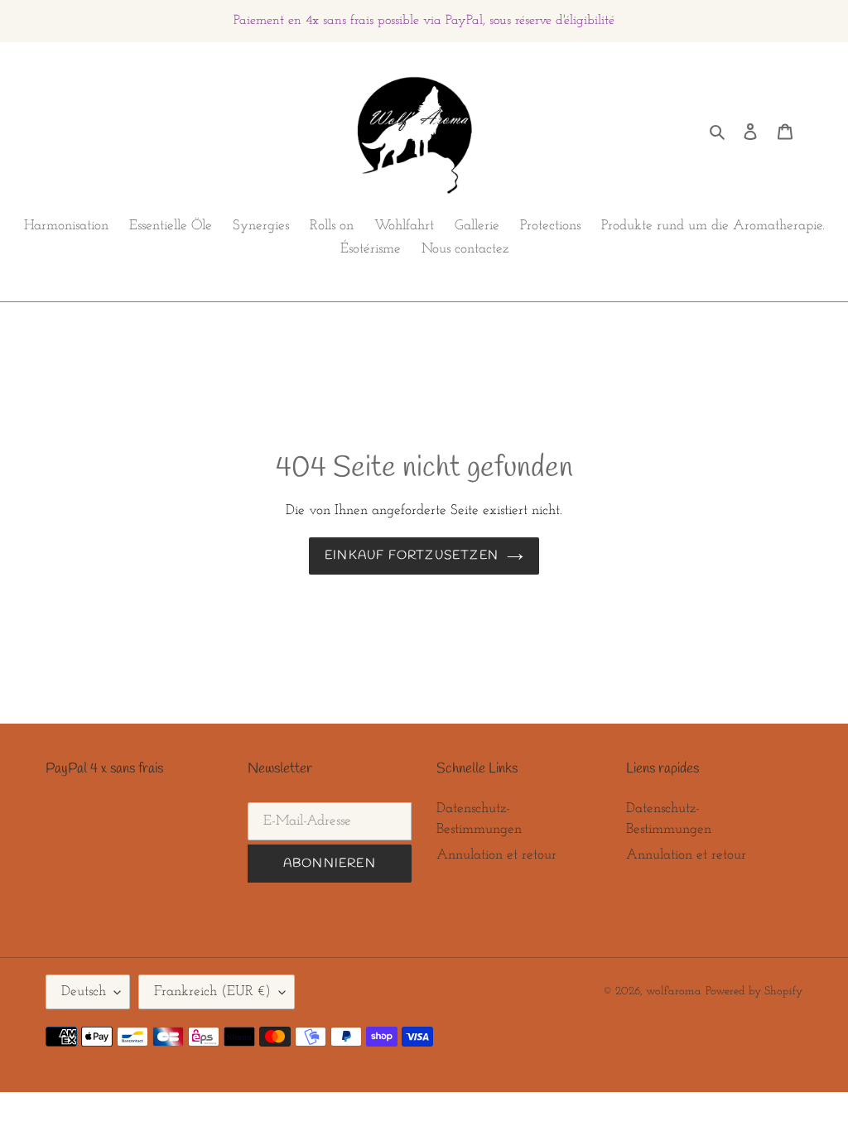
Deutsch (83, 991)
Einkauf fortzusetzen (412, 555)
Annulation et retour (496, 855)
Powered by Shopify (754, 991)
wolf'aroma (673, 991)
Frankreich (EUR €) (212, 991)
